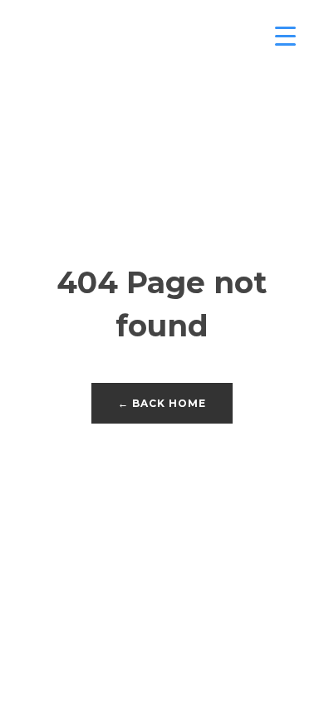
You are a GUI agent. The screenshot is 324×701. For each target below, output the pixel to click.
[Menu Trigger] (285, 35)
